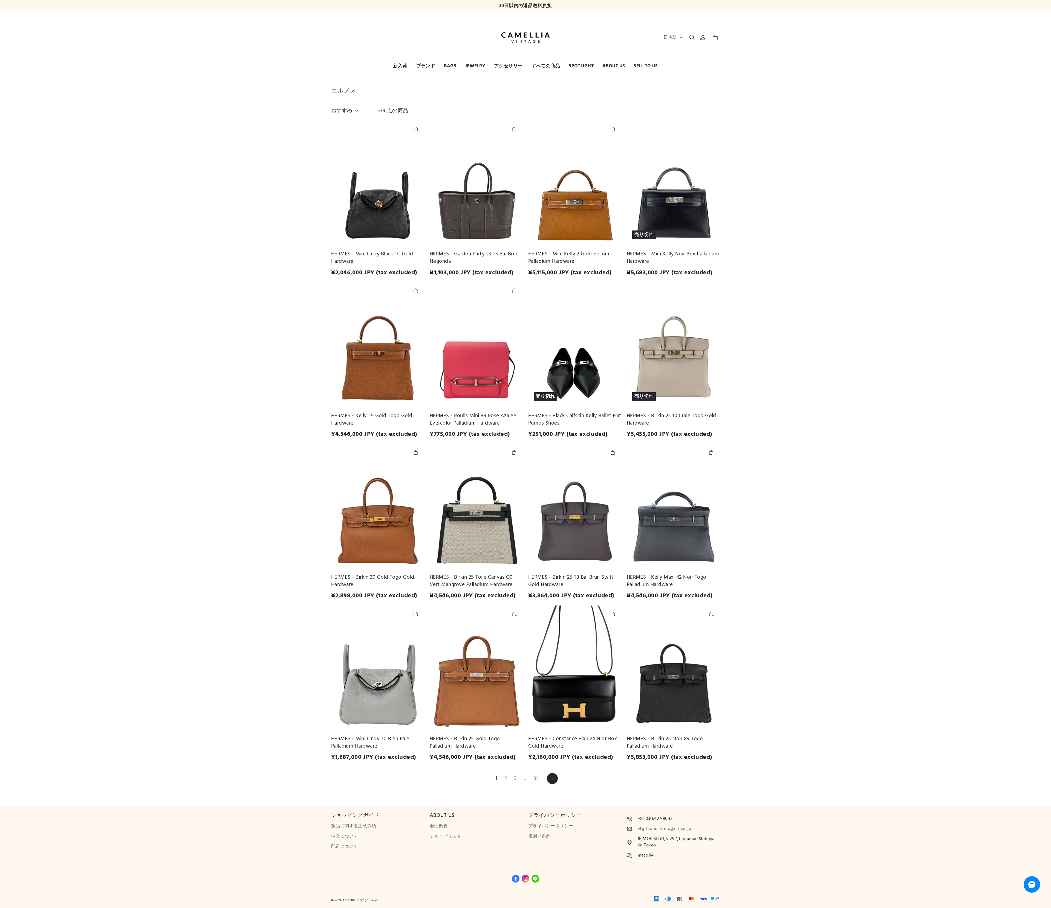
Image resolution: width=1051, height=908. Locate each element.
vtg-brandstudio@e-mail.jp (664, 829)
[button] (691, 37)
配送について (344, 846)
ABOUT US (613, 66)
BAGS (450, 66)
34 (536, 778)
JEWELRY (475, 66)
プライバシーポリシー (550, 826)
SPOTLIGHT (581, 66)
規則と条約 (539, 836)
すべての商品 (546, 66)
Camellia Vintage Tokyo (361, 900)
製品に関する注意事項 (353, 826)
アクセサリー (508, 66)
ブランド (425, 66)
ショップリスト (445, 836)
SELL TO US (646, 66)
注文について (344, 836)
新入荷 (400, 66)
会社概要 (439, 826)
